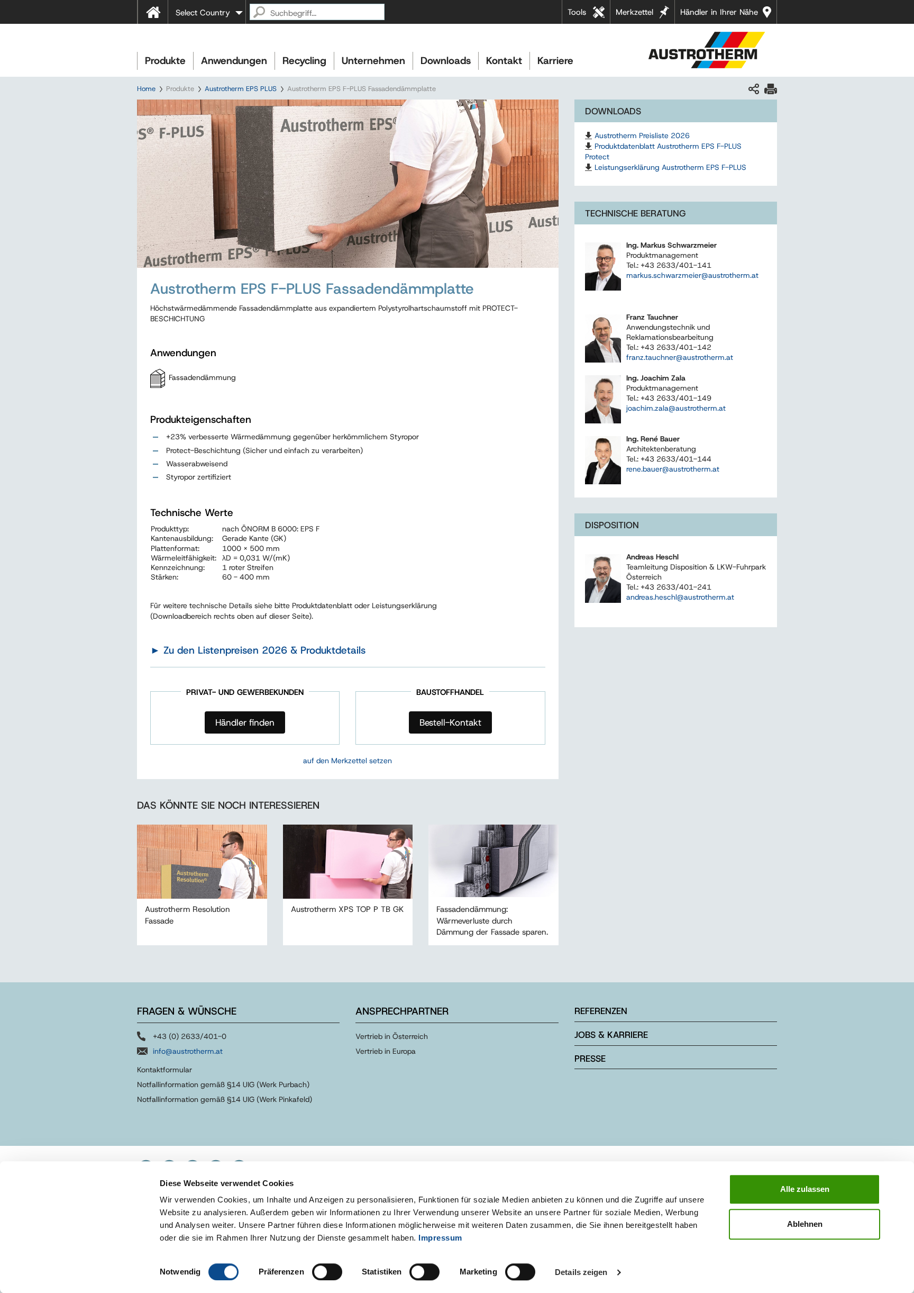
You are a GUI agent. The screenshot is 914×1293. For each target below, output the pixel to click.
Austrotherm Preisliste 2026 (642, 135)
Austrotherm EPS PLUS (241, 88)
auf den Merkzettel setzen (347, 760)
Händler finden (245, 722)
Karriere (555, 60)
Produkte (165, 60)
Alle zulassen (804, 1189)
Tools (577, 12)
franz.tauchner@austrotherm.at (679, 357)
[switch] (327, 1271)
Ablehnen (804, 1223)
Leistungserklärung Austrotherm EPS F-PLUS (670, 167)
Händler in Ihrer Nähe (719, 12)
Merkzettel (634, 12)
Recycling (304, 60)
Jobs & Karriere (611, 1035)
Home (146, 88)
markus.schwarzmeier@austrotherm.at (692, 275)
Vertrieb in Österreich (391, 1036)
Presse (590, 1058)
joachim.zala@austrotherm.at (676, 408)
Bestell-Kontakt (450, 722)
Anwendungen (234, 60)
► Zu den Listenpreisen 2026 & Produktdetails (257, 650)
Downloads (446, 60)
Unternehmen (373, 60)
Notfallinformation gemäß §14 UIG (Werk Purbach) (223, 1084)
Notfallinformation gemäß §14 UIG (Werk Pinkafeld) (224, 1099)
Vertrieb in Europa (385, 1051)
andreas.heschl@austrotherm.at (680, 597)
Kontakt (504, 60)
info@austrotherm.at (188, 1051)
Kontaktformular (164, 1069)
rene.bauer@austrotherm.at (672, 469)
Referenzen (600, 1011)
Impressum (440, 1237)
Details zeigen (581, 1272)
